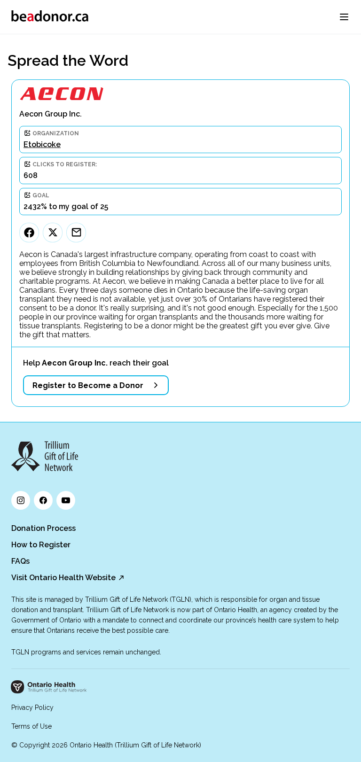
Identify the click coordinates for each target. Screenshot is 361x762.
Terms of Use (31, 726)
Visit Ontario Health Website (63, 577)
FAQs (20, 561)
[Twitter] (53, 232)
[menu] (344, 17)
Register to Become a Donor (87, 385)
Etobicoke (42, 144)
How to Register (41, 544)
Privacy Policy (32, 707)
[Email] (76, 232)
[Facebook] (29, 232)
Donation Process (43, 528)
